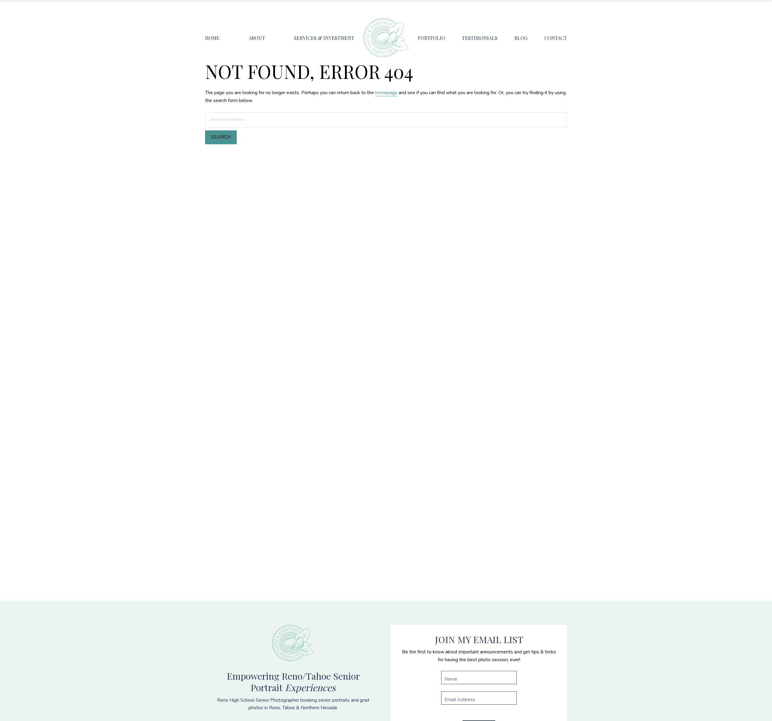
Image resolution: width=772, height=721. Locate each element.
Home (212, 38)
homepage (386, 92)
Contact (555, 38)
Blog (520, 38)
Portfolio (431, 38)
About (257, 38)
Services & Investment (324, 38)
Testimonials (480, 38)
